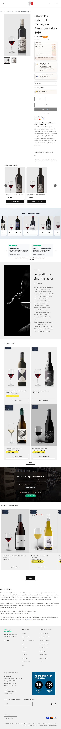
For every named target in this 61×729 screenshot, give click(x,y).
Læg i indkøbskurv (15, 201)
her (52, 152)
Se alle (30, 462)
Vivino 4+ (55, 161)
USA (52, 161)
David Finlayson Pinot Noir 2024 (39, 448)
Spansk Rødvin (43, 654)
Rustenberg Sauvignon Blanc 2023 (14, 448)
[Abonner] (30, 704)
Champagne (43, 651)
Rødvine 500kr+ (43, 161)
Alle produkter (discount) (52, 159)
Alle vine (36, 160)
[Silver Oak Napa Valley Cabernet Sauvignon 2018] (15, 180)
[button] (3, 3)
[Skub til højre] (34, 574)
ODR (23, 665)
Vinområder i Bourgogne (28, 640)
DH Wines (10, 723)
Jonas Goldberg (28, 723)
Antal (35, 96)
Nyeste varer (54, 160)
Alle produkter (9, 11)
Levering (36, 39)
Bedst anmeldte (41, 160)
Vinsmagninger (25, 636)
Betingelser (25, 658)
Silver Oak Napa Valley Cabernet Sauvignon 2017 (36, 194)
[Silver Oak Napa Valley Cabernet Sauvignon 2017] (37, 180)
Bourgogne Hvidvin (44, 636)
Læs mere (37, 148)
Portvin (42, 662)
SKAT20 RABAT (48, 161)
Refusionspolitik (36, 723)
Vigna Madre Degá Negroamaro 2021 (40, 391)
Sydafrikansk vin (44, 633)
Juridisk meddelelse (53, 725)
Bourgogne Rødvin (44, 640)
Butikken (24, 647)
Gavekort (24, 654)
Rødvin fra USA (37, 161)
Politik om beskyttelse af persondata (49, 723)
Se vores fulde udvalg (30, 487)
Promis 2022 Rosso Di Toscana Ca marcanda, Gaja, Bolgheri (16, 391)
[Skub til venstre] (27, 574)
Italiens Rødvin (43, 647)
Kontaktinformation (43, 725)
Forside (2, 11)
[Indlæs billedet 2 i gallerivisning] (14, 60)
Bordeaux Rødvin (44, 644)
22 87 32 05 (30, 619)
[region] (30, 185)
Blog (23, 644)
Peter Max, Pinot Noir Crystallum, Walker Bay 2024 (14, 555)
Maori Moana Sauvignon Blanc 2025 (39, 555)
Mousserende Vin (44, 658)
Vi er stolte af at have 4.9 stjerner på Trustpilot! (11, 635)
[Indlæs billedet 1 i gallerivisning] (7, 60)
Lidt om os (24, 651)
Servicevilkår (26, 725)
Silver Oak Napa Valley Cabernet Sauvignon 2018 (14, 194)
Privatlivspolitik (26, 662)
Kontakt (24, 633)
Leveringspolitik (33, 725)
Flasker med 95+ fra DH (47, 160)
